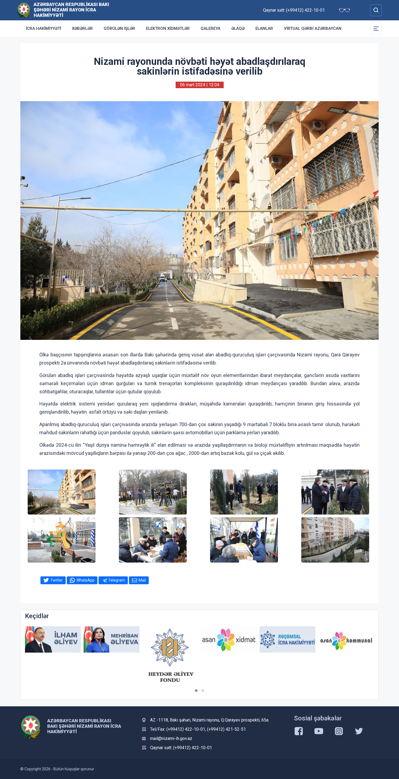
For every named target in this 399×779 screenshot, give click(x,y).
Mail (142, 580)
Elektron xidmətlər (168, 28)
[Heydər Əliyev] (346, 639)
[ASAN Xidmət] (170, 639)
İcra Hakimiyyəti (43, 28)
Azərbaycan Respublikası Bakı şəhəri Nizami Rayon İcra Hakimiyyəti (71, 10)
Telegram (116, 580)
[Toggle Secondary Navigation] (376, 28)
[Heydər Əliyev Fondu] (112, 655)
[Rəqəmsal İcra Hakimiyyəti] (229, 639)
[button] (196, 690)
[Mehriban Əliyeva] (53, 639)
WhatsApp (85, 580)
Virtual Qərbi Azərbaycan (312, 28)
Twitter (56, 580)
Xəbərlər (82, 28)
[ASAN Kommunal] (287, 639)
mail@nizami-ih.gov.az (171, 738)
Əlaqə (238, 28)
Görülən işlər (119, 28)
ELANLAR (264, 28)
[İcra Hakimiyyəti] (23, 9)
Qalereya (210, 28)
